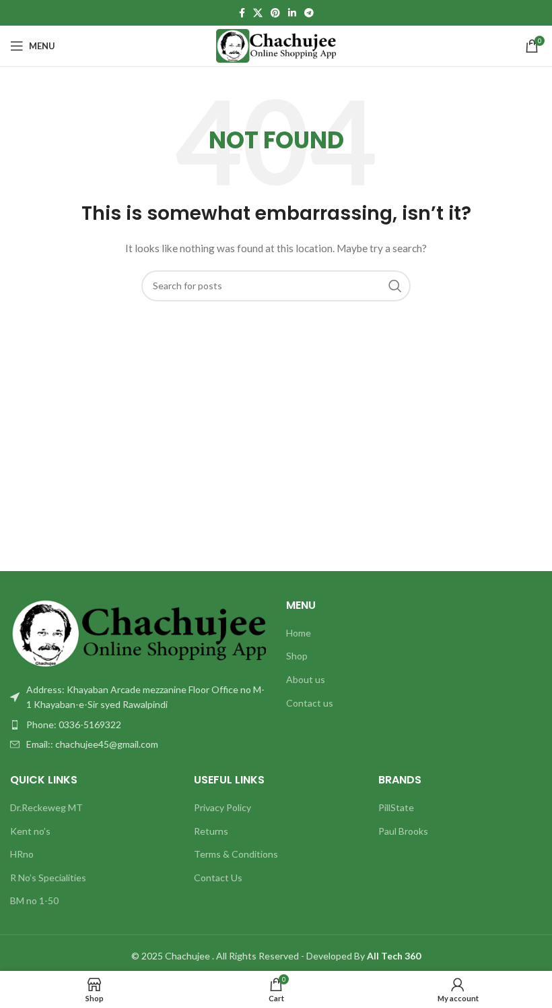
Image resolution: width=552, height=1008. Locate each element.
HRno (22, 854)
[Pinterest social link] (275, 13)
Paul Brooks (403, 831)
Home (298, 633)
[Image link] (138, 632)
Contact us (309, 703)
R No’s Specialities (48, 877)
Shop (297, 655)
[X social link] (258, 13)
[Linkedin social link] (292, 13)
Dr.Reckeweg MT (46, 807)
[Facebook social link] (242, 13)
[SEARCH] (395, 285)
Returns (211, 831)
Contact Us (218, 877)
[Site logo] (276, 45)
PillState (396, 807)
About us (305, 679)
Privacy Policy (222, 807)
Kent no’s (30, 831)
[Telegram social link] (309, 13)
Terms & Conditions (236, 854)
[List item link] (138, 724)
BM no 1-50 (34, 900)
